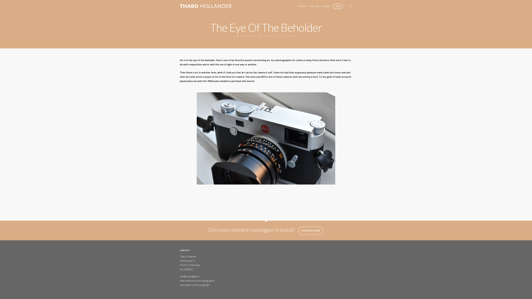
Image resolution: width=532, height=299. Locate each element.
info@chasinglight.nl (189, 276)
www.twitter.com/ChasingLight (194, 285)
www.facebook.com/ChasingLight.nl (197, 280)
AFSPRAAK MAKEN (310, 231)
